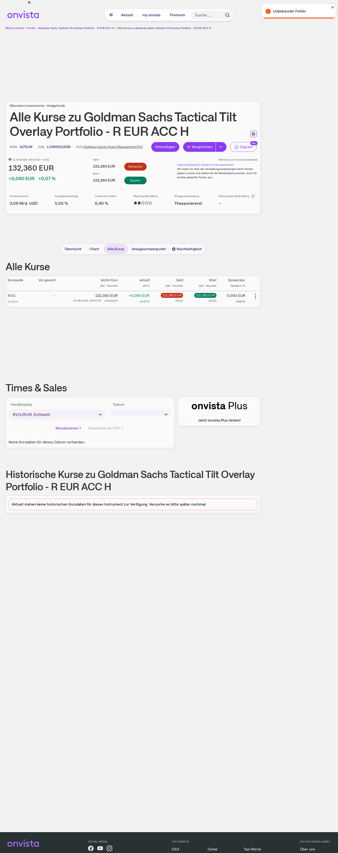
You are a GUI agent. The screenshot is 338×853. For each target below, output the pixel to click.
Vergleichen (202, 146)
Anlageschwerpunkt (149, 248)
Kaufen (135, 180)
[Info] (253, 196)
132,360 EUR (171, 295)
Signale (246, 146)
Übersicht (73, 248)
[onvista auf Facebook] (91, 849)
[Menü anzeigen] (111, 15)
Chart (94, 248)
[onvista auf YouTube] (100, 849)
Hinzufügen (165, 146)
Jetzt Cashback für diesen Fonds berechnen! (205, 165)
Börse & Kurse (15, 28)
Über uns (307, 849)
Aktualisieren (66, 428)
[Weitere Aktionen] (255, 296)
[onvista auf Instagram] (109, 849)
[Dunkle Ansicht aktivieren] (29, 2)
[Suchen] (227, 15)
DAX (175, 849)
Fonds (31, 28)
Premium (177, 15)
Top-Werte (252, 849)
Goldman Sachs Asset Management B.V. (113, 147)
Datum (119, 404)
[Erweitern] (221, 147)
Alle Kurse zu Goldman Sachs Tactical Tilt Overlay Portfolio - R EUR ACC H (164, 28)
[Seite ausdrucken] (253, 134)
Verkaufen (135, 166)
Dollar (213, 849)
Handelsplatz (21, 404)
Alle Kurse (115, 248)
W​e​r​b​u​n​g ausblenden (173, 63)
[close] (331, 7)
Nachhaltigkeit (189, 248)
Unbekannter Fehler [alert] (287, 11)
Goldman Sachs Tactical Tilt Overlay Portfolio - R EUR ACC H (76, 28)
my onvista (152, 15)
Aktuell (127, 15)
